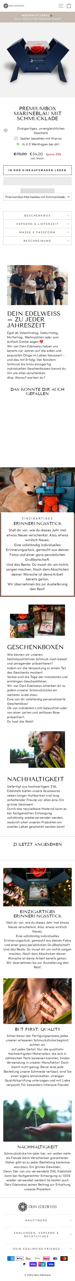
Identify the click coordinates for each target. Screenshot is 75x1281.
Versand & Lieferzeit (37, 223)
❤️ (41, 341)
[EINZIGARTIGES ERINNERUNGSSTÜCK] (37, 887)
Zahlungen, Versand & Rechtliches (36, 1234)
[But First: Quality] (37, 1001)
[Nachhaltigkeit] (37, 1118)
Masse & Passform (37, 232)
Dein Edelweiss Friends (36, 1248)
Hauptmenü (36, 1220)
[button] (37, 181)
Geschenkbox (37, 215)
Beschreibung (37, 240)
